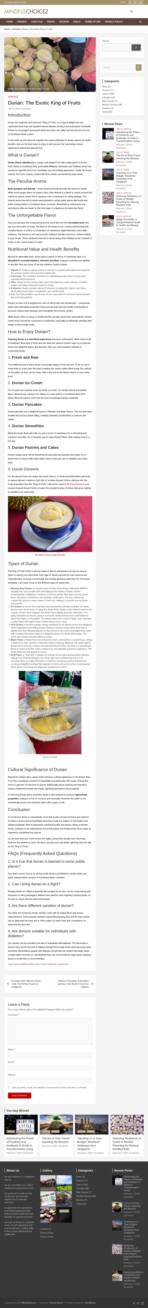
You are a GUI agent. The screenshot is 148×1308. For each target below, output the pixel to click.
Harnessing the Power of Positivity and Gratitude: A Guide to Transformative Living (128, 136)
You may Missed (17, 1110)
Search (105, 41)
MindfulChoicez (29, 1303)
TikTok (123, 2)
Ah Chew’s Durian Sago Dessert (50, 555)
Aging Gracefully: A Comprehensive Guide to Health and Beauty (128, 222)
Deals (77, 21)
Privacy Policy (114, 21)
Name (11, 1049)
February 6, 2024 (123, 162)
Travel (51, 21)
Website (12, 1075)
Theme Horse (56, 1303)
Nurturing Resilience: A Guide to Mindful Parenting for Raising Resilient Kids (128, 200)
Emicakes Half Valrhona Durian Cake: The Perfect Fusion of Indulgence (26, 984)
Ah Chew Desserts (76, 484)
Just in (105, 94)
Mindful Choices (110, 104)
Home (10, 21)
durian (16, 964)
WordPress (90, 1303)
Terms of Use (93, 21)
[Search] (136, 47)
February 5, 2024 (123, 208)
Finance (22, 21)
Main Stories (108, 101)
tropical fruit (62, 964)
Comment (13, 1015)
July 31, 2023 (14, 109)
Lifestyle (36, 21)
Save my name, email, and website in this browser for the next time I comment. (49, 1087)
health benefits (27, 964)
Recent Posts (113, 124)
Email (11, 1062)
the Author (27, 109)
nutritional (51, 964)
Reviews (64, 21)
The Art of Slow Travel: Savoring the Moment (128, 157)
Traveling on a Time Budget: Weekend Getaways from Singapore (126, 177)
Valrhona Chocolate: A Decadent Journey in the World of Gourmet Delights (73, 984)
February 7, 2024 (123, 145)
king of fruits (40, 964)
